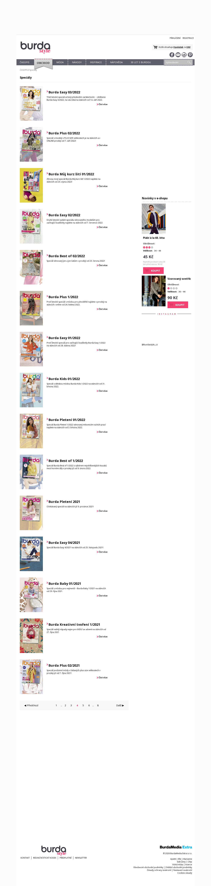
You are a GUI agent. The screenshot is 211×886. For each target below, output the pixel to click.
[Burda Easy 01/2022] (31, 365)
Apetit (173, 859)
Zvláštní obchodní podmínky (178, 867)
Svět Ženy (181, 861)
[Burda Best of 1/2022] (31, 488)
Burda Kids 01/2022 (64, 379)
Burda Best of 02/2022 (66, 256)
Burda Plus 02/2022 (64, 133)
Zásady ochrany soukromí (159, 870)
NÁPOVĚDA (116, 62)
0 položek (178, 47)
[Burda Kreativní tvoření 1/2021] (31, 652)
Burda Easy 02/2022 (64, 215)
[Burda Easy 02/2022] (31, 242)
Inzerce (188, 864)
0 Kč (188, 47)
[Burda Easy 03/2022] (31, 120)
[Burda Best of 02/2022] (31, 283)
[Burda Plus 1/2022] (31, 324)
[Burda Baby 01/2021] (31, 611)
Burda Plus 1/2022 (63, 297)
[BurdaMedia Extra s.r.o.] (176, 847)
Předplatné (66, 857)
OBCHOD (42, 66)
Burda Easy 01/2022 (64, 338)
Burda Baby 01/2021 (64, 583)
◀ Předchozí (31, 705)
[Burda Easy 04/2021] (31, 570)
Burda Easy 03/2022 (64, 92)
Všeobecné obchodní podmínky (148, 867)
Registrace (188, 38)
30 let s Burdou (141, 62)
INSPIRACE (96, 62)
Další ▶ (120, 705)
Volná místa (177, 864)
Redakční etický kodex (44, 857)
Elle (179, 859)
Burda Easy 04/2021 (64, 542)
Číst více (103, 104)
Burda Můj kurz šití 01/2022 (71, 174)
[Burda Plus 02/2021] (31, 693)
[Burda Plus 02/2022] (31, 161)
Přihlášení (175, 38)
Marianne (187, 859)
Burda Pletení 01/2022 (66, 420)
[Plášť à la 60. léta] (154, 233)
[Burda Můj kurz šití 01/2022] (31, 201)
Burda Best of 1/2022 (65, 460)
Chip (190, 861)
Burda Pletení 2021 (64, 501)
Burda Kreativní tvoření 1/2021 (74, 624)
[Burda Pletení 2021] (31, 529)
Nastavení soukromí (182, 870)
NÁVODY (77, 62)
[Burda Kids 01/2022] (31, 406)
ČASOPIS (24, 62)
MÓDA (60, 62)
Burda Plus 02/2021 (64, 665)
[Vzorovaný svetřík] (154, 305)
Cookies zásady (184, 873)
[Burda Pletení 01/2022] (31, 447)
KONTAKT (25, 857)
